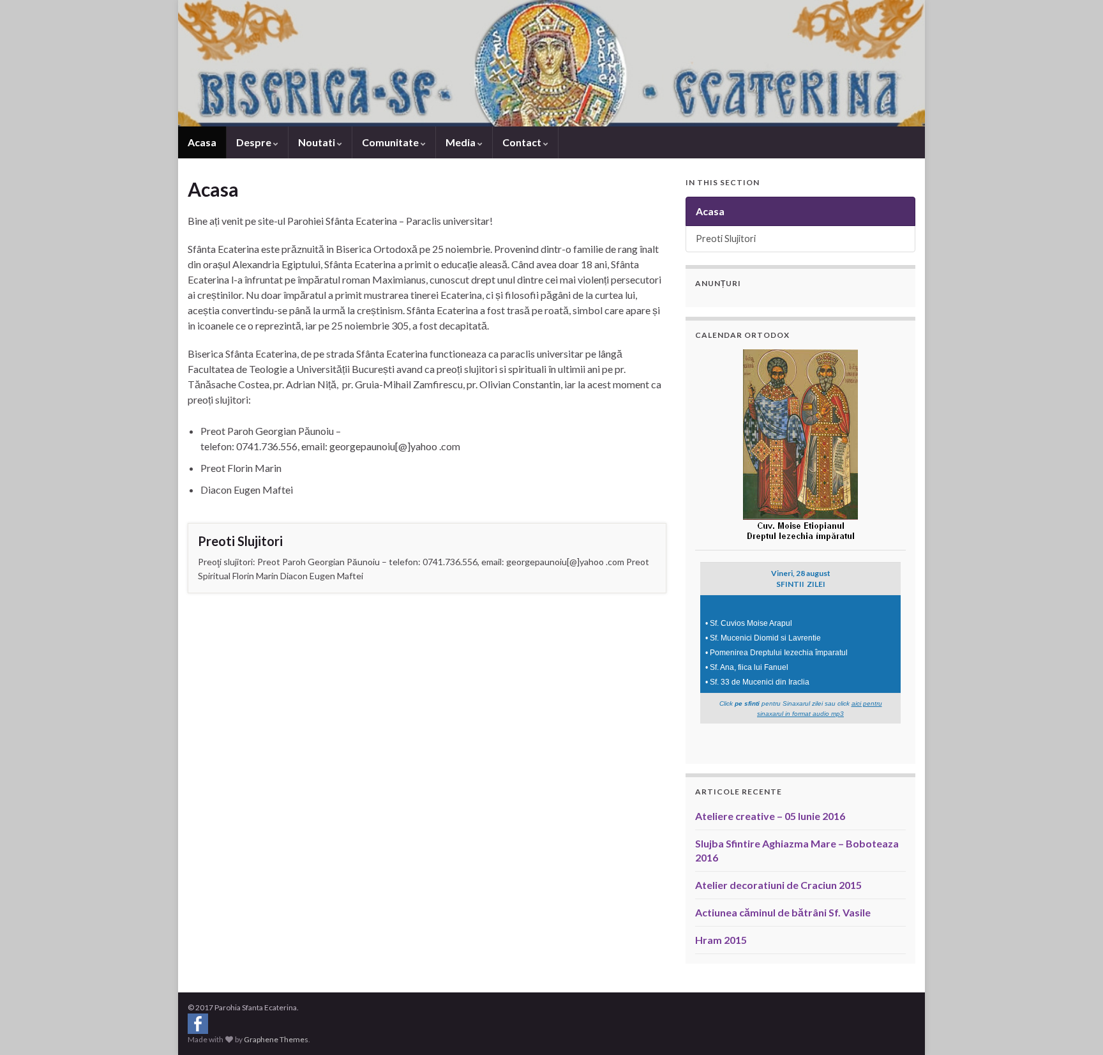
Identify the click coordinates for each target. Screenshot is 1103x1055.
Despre (254, 142)
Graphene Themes (276, 1039)
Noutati (317, 142)
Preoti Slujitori (240, 541)
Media (461, 142)
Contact (522, 142)
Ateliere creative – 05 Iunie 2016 (770, 816)
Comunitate (391, 142)
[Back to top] (1074, 1026)
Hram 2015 (721, 940)
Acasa (202, 142)
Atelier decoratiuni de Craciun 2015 (778, 885)
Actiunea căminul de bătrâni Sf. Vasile (783, 912)
